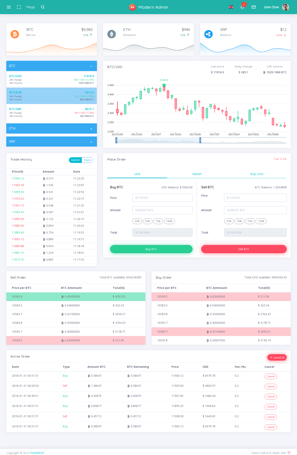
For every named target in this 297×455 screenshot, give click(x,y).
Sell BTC (243, 249)
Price (113, 198)
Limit (137, 174)
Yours (87, 160)
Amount (115, 210)
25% (137, 221)
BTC (12, 66)
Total (113, 232)
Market (75, 160)
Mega (30, 7)
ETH (12, 128)
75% (158, 221)
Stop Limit (256, 174)
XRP (12, 141)
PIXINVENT (37, 453)
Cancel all (278, 357)
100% (169, 221)
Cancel (271, 376)
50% (147, 221)
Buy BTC (151, 249)
